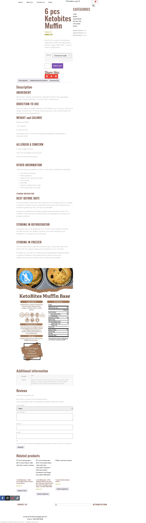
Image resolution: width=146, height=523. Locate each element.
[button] (93, 5)
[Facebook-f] (2, 498)
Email (18, 432)
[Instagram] (7, 498)
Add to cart (57, 66)
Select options (42, 494)
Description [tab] (23, 81)
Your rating (20, 405)
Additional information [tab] (39, 81)
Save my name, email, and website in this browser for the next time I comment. (44, 444)
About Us (30, 2)
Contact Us (40, 2)
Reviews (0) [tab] (54, 81)
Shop (50, 2)
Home (20, 2)
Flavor (48, 55)
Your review (21, 412)
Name (19, 424)
